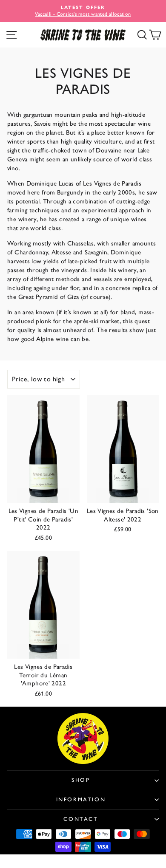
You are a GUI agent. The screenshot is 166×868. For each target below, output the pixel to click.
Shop (81, 780)
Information (81, 799)
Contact (80, 819)
